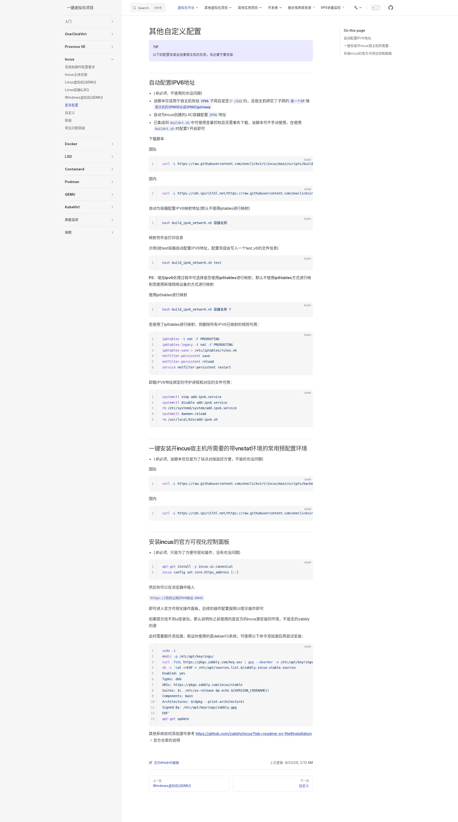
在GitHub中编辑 (166, 763)
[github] (390, 7)
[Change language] (358, 7)
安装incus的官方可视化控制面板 (368, 53)
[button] (89, 21)
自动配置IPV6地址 (357, 38)
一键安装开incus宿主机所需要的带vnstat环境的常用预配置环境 (368, 46)
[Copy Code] (305, 164)
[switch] (375, 7)
